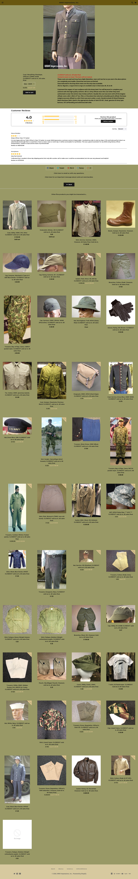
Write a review (108, 121)
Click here (57, 173)
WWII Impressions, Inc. (69, 3)
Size (25, 84)
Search (53, 868)
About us (60, 868)
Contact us (70, 868)
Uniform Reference (81, 868)
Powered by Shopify (79, 874)
